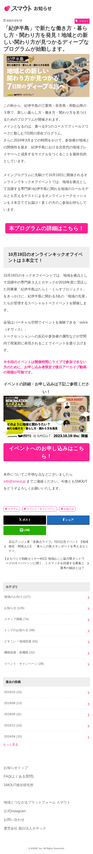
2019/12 (13, 725)
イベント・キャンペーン (41, 508)
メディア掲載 (16, 619)
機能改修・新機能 (19, 652)
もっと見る (10, 744)
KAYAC (34, 848)
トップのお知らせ (19, 630)
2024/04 (13, 736)
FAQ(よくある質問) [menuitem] (19, 776)
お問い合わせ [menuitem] (14, 820)
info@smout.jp (14, 481)
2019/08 (13, 703)
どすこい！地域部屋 (21, 641)
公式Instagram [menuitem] (15, 811)
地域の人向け (17, 596)
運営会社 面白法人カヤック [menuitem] (25, 828)
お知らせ (69, 508)
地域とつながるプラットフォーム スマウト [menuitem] (37, 802)
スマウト (13, 508)
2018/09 (12, 714)
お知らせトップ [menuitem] (16, 768)
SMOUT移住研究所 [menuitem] (19, 785)
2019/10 (13, 692)
